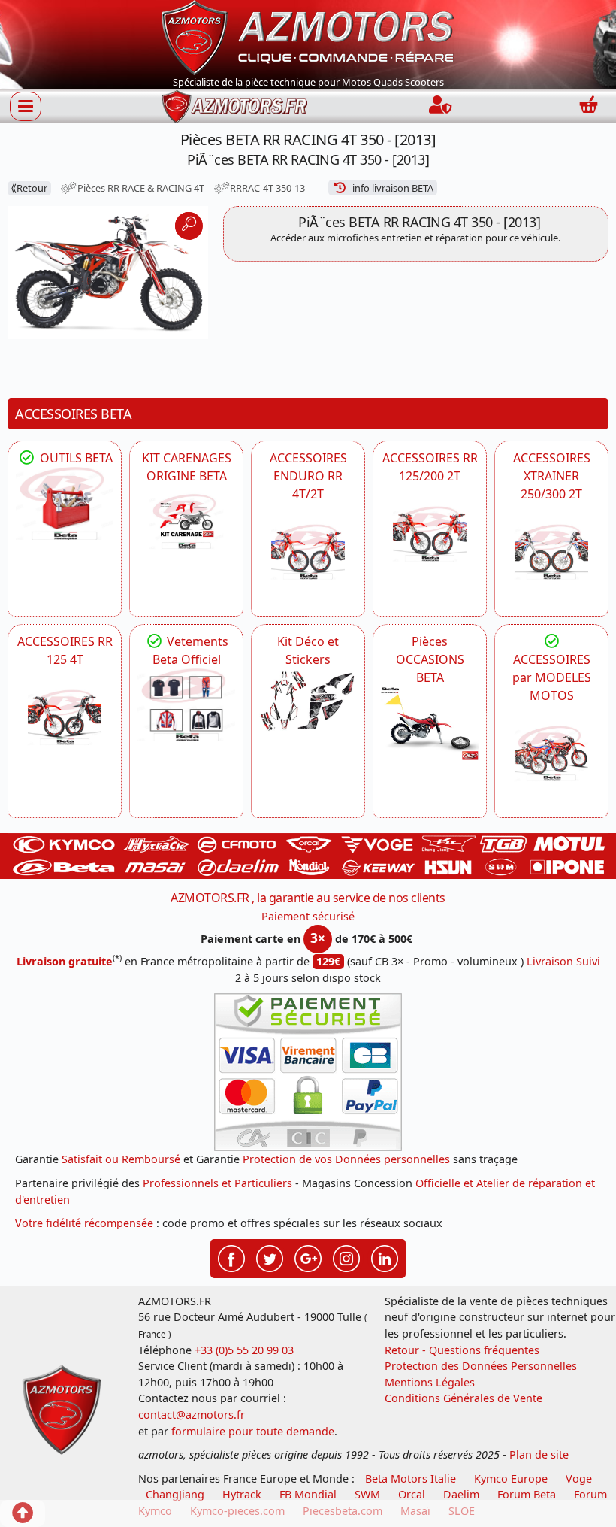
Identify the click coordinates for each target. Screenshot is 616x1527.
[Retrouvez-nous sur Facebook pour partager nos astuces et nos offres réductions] (231, 1257)
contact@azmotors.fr (191, 1414)
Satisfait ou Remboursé (121, 1159)
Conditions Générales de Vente (463, 1398)
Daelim (461, 1494)
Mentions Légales (430, 1382)
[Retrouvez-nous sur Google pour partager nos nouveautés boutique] (308, 1257)
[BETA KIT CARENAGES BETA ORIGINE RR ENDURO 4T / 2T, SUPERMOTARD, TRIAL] (186, 522)
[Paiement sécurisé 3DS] (308, 1072)
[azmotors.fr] (234, 106)
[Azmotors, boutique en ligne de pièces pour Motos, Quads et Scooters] (308, 36)
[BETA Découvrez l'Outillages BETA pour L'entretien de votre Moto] (64, 504)
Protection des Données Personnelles (481, 1366)
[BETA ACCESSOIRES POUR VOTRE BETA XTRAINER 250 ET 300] (551, 552)
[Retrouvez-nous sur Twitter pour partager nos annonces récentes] (269, 1257)
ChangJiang (175, 1494)
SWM (367, 1494)
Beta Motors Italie (410, 1478)
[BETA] (551, 753)
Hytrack (241, 1494)
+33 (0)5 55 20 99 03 (244, 1350)
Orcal (411, 1494)
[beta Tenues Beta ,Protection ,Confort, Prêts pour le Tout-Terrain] (186, 705)
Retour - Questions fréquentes (462, 1350)
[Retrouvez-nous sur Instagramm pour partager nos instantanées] (346, 1257)
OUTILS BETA (75, 458)
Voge (579, 1478)
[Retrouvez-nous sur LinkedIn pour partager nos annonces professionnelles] (384, 1257)
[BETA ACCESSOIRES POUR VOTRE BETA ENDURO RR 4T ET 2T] (308, 552)
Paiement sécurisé (308, 916)
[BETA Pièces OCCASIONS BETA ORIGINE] (430, 723)
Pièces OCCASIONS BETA (430, 659)
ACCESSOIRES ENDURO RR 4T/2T (308, 476)
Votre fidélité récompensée (84, 1223)
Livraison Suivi (563, 961)
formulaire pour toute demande (252, 1431)
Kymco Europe (511, 1478)
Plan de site (539, 1454)
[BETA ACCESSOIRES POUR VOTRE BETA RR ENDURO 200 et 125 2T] (430, 534)
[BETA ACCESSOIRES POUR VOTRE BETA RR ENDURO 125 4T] (64, 717)
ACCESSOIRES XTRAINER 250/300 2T (551, 476)
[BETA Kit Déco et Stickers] (308, 701)
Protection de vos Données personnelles (346, 1159)
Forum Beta (526, 1494)
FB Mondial (308, 1494)
